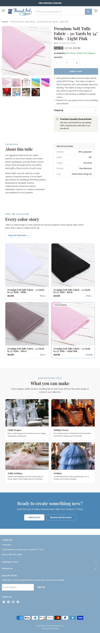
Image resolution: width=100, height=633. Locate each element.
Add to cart (34, 517)
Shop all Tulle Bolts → (18, 235)
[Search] (88, 12)
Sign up (41, 587)
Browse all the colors (61, 517)
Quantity (58, 57)
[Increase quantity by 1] (77, 63)
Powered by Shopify (50, 628)
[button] (6, 82)
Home (5, 22)
